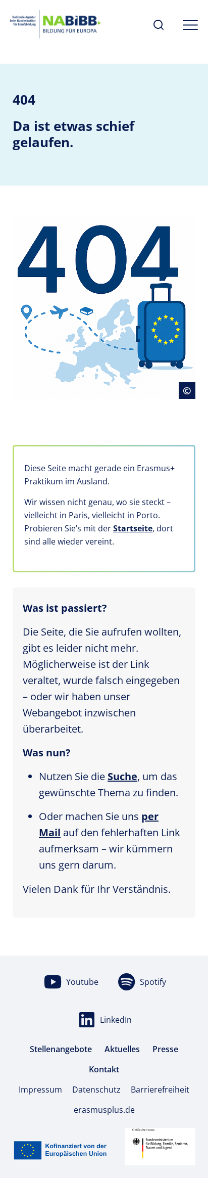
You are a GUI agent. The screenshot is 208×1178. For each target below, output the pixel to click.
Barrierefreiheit (160, 1089)
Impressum (40, 1089)
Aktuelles (122, 1049)
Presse (165, 1049)
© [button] (189, 390)
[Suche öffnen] (158, 25)
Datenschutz (96, 1089)
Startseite (132, 528)
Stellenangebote (61, 1049)
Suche (122, 776)
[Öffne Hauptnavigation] (190, 25)
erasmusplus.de (104, 1109)
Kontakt (104, 1069)
